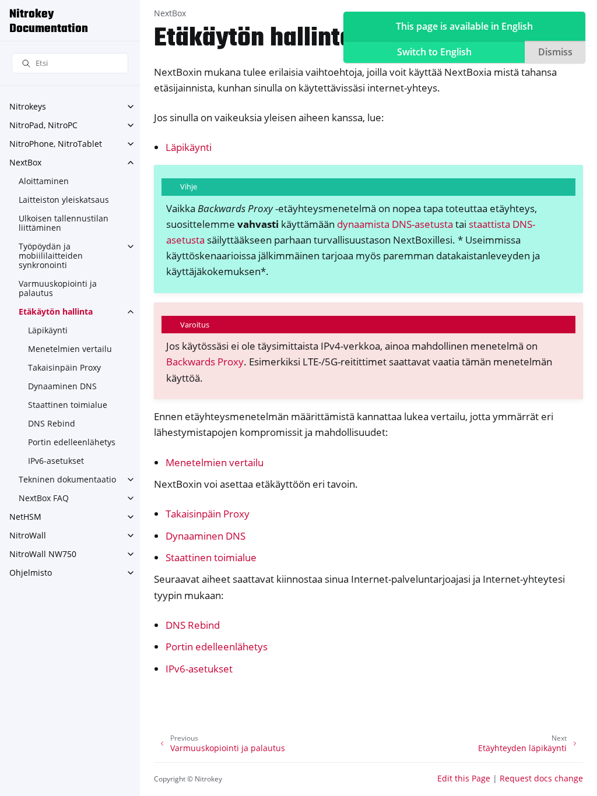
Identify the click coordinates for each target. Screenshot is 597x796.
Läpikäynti (48, 330)
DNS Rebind (51, 423)
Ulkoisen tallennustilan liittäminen (63, 223)
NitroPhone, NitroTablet (55, 143)
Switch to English (434, 51)
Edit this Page (463, 778)
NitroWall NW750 (42, 553)
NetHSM (25, 516)
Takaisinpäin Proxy (64, 367)
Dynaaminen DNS (62, 386)
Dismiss (555, 51)
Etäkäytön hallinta (56, 311)
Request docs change (541, 778)
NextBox (25, 162)
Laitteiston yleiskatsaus (64, 199)
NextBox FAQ (44, 497)
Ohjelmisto (30, 572)
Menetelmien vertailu (70, 348)
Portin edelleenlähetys (71, 442)
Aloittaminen (44, 180)
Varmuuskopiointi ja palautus (58, 288)
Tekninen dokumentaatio (67, 479)
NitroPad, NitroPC (43, 125)
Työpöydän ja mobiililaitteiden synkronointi (51, 255)
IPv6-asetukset (56, 460)
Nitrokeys (27, 106)
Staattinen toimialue (67, 404)
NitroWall (27, 535)
